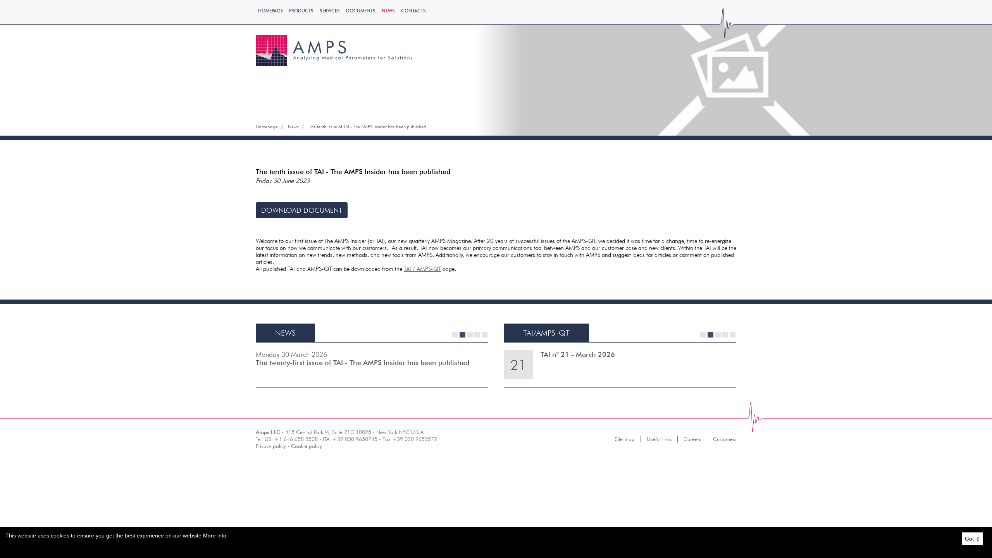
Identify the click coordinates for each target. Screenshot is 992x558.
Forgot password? (668, 73)
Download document (301, 210)
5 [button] (484, 335)
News (388, 11)
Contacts (413, 11)
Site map (625, 439)
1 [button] (455, 335)
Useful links (659, 439)
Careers (692, 439)
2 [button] (462, 335)
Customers (724, 439)
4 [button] (477, 335)
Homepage (270, 11)
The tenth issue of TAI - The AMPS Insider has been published (367, 126)
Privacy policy (271, 446)
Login (668, 59)
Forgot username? (668, 81)
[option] (372, 365)
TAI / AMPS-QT (422, 268)
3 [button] (469, 335)
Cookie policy (306, 446)
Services (330, 11)
